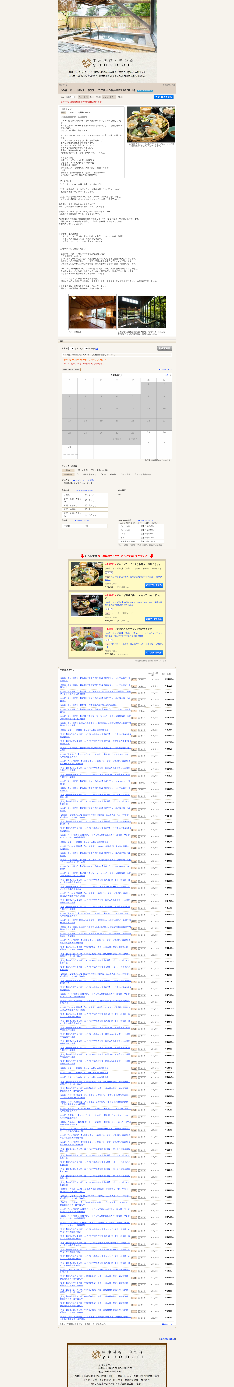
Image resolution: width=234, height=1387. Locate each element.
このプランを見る (154, 585)
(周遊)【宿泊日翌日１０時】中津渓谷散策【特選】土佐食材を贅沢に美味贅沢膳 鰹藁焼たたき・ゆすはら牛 (95, 955)
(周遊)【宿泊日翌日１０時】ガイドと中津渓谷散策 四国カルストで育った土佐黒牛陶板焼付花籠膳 (95, 775)
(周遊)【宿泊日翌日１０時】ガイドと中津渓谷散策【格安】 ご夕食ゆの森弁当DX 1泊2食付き (95, 742)
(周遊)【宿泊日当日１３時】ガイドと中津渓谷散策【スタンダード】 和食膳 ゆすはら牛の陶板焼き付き (95, 881)
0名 (97, 349)
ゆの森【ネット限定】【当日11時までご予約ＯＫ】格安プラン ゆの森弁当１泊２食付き (95, 699)
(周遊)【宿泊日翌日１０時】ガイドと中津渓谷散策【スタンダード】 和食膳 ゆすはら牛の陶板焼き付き (95, 887)
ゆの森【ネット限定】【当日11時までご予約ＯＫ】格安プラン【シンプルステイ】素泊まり (95, 679)
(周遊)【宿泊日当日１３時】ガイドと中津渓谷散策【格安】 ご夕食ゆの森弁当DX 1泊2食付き (95, 735)
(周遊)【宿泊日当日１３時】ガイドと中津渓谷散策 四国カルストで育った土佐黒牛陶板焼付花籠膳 (95, 769)
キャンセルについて (148, 520)
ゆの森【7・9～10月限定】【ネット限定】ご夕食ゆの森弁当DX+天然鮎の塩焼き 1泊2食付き (95, 847)
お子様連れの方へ (86, 490)
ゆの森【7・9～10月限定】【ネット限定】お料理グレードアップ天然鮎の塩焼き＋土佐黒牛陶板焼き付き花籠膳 (95, 894)
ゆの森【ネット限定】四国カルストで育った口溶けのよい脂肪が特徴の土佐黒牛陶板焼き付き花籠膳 (95, 724)
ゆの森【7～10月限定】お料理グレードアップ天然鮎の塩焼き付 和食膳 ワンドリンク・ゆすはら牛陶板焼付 (95, 836)
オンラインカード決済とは (86, 480)
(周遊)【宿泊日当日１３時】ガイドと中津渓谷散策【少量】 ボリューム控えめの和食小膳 (95, 796)
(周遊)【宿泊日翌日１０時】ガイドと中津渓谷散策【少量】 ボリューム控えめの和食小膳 (95, 802)
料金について (167, 369)
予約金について (83, 520)
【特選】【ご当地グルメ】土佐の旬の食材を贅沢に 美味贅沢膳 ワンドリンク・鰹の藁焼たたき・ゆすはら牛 (95, 816)
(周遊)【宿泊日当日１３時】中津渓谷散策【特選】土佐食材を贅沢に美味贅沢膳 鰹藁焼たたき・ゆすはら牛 (95, 948)
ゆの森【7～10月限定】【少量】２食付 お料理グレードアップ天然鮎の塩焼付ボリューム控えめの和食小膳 (95, 762)
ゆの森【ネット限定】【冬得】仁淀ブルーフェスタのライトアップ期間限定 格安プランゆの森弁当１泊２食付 (133, 634)
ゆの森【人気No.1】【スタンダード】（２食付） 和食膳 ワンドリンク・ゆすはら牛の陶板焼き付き (95, 755)
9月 (167, 375)
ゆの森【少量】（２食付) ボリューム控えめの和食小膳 (84, 730)
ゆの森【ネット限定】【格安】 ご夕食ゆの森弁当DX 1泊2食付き (88, 705)
